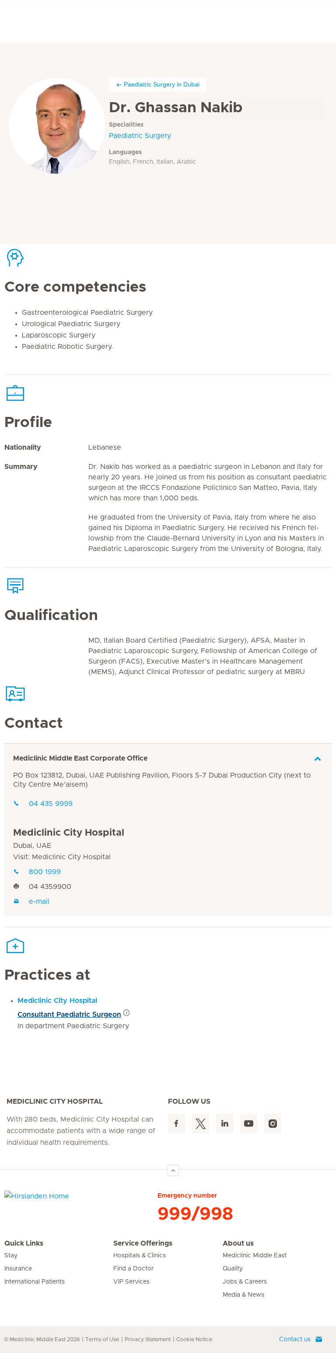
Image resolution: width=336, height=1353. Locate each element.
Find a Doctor (133, 1269)
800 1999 (45, 871)
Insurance (18, 1269)
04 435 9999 (51, 803)
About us (238, 1243)
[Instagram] (272, 1123)
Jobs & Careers (245, 1282)
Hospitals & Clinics (139, 1256)
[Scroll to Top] (173, 1170)
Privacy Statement (148, 1339)
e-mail (39, 901)
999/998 (195, 1214)
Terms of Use (102, 1339)
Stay (11, 1256)
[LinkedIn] (224, 1123)
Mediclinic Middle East (255, 1256)
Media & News (243, 1295)
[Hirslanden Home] (81, 1201)
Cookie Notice (194, 1339)
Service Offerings (142, 1243)
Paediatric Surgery (140, 135)
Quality (233, 1269)
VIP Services (131, 1282)
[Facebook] (176, 1123)
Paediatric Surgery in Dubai (162, 84)
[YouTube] (248, 1123)
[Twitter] (200, 1123)
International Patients (34, 1282)
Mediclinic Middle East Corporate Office (80, 758)
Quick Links (23, 1243)
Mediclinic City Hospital (68, 833)
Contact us (295, 1339)
